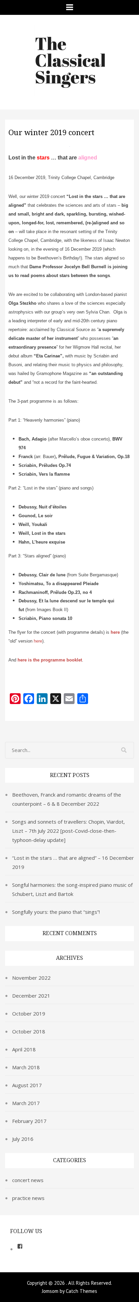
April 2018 (24, 1049)
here (115, 632)
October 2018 (28, 1031)
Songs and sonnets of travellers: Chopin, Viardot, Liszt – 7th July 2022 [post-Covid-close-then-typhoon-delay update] (68, 830)
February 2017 (29, 1121)
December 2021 (31, 995)
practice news (28, 1198)
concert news (28, 1180)
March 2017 (26, 1103)
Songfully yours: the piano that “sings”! (56, 911)
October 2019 (28, 1013)
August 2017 (27, 1085)
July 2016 (22, 1138)
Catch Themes (81, 1291)
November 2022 (31, 977)
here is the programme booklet (50, 659)
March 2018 (26, 1067)
